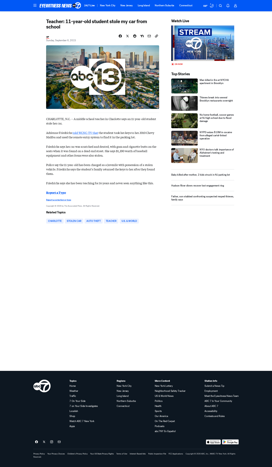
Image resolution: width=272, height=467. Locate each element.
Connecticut (185, 5)
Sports (158, 411)
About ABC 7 (211, 406)
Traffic (72, 396)
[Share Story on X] (127, 36)
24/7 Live (89, 5)
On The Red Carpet (165, 421)
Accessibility (210, 411)
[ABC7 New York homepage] (60, 5)
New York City (107, 5)
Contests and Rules (214, 416)
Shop (72, 416)
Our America (161, 416)
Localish (73, 411)
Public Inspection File (157, 454)
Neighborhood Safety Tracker (170, 391)
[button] (35, 5)
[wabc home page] (42, 386)
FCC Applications (176, 454)
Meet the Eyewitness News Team (221, 396)
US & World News (164, 396)
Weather (73, 391)
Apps (72, 426)
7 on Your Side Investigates (83, 406)
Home (72, 386)
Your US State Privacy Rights (102, 454)
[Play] (202, 43)
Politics (158, 401)
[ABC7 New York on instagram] (51, 442)
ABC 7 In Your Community (218, 401)
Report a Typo (56, 192)
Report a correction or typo (58, 199)
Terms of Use (121, 454)
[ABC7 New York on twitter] (44, 442)
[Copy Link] (156, 36)
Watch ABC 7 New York (81, 421)
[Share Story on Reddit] (134, 36)
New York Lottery (164, 386)
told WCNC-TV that (85, 133)
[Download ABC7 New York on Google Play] (230, 441)
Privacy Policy (39, 454)
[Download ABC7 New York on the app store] (213, 441)
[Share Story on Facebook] (120, 36)
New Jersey (126, 5)
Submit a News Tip (214, 386)
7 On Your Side (77, 401)
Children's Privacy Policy (77, 454)
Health (158, 406)
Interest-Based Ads (138, 454)
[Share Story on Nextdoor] (142, 36)
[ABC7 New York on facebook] (36, 442)
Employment (211, 391)
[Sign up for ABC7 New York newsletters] (59, 442)
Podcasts (159, 426)
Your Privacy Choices (56, 454)
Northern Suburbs (164, 5)
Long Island (144, 5)
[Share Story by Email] (149, 36)
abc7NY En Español (165, 431)
